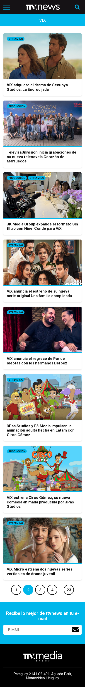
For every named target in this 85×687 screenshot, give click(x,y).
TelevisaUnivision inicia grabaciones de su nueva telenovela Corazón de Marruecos (41, 156)
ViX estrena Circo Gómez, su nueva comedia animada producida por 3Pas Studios (40, 502)
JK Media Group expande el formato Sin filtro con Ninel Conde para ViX (42, 226)
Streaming (15, 39)
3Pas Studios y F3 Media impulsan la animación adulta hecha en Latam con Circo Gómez (41, 430)
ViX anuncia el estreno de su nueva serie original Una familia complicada (39, 293)
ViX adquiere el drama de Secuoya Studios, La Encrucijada (37, 87)
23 (69, 590)
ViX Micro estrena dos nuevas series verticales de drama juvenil (39, 571)
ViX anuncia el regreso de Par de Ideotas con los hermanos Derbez (37, 360)
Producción (16, 106)
